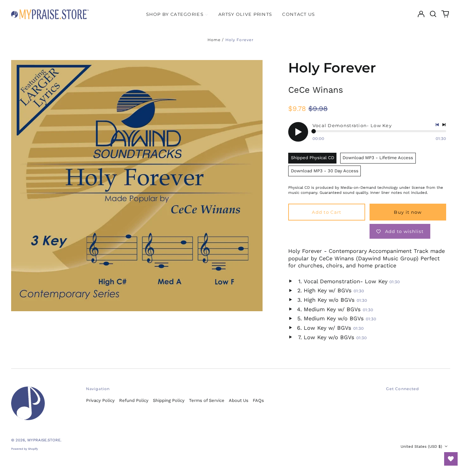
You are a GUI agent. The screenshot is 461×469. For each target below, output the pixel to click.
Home (214, 39)
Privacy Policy (100, 400)
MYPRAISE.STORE (43, 440)
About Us (238, 400)
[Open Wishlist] (451, 459)
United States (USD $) (422, 446)
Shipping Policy (169, 400)
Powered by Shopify (24, 448)
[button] (433, 14)
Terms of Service (206, 400)
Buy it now (408, 212)
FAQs (258, 400)
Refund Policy (133, 400)
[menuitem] (177, 14)
